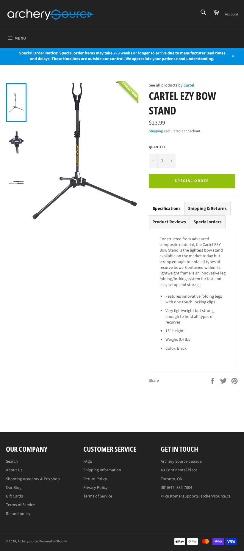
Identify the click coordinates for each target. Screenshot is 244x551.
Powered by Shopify (53, 541)
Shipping (156, 131)
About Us (14, 470)
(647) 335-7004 (179, 488)
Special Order (192, 180)
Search (12, 461)
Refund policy (18, 514)
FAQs (87, 461)
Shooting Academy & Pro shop (33, 479)
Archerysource (28, 541)
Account (231, 14)
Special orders (207, 222)
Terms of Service (20, 505)
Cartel (189, 85)
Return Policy (95, 479)
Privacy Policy (95, 488)
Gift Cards (14, 496)
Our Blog (13, 488)
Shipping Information (102, 470)
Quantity (157, 147)
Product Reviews (169, 222)
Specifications (167, 208)
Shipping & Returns (207, 208)
